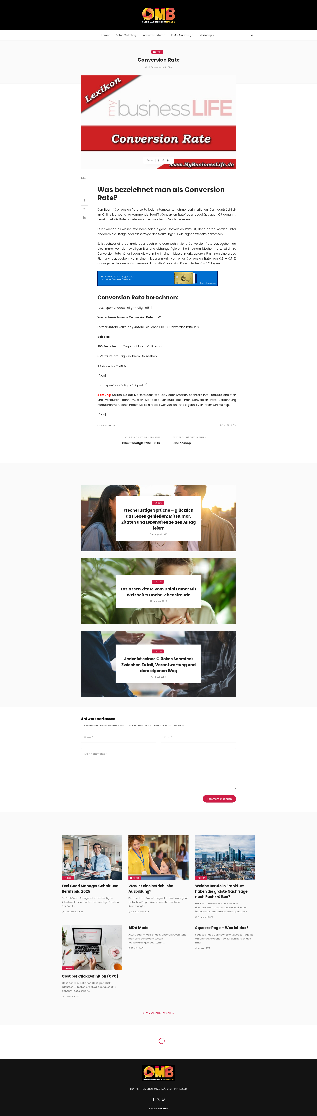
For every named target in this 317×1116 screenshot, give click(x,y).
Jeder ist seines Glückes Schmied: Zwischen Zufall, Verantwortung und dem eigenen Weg (158, 664)
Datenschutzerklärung (157, 1089)
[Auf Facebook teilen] (159, 160)
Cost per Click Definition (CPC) (90, 976)
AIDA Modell (139, 927)
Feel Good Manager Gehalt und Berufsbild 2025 (90, 888)
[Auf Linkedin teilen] (168, 160)
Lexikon (106, 35)
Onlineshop (182, 443)
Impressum (180, 1089)
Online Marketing (126, 35)
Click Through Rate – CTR (141, 443)
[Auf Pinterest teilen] (163, 160)
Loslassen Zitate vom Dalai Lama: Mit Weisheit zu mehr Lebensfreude (158, 592)
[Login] (252, 15)
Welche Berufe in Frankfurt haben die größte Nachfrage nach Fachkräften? (221, 891)
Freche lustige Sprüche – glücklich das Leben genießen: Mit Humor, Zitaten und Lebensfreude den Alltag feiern (158, 519)
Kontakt (135, 1089)
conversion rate (106, 425)
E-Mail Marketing (181, 35)
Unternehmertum (152, 35)
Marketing (206, 35)
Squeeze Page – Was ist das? (221, 927)
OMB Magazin (160, 1108)
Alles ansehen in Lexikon (156, 1013)
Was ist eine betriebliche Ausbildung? (150, 888)
